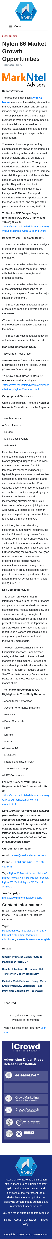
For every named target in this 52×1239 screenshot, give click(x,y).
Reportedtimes (10, 930)
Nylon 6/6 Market (12, 882)
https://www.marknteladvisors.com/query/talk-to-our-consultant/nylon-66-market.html (25, 800)
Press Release (9, 36)
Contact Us (30, 1219)
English (45, 939)
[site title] (26, 1166)
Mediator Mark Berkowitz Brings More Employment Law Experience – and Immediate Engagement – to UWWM (24, 986)
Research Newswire (28, 939)
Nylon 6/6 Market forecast (33, 877)
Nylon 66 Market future (22, 873)
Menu (17, 26)
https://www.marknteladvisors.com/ (22, 897)
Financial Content (31, 930)
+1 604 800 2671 (23, 862)
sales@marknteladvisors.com (29, 855)
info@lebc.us (41, 1212)
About (17, 1219)
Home (7, 1219)
